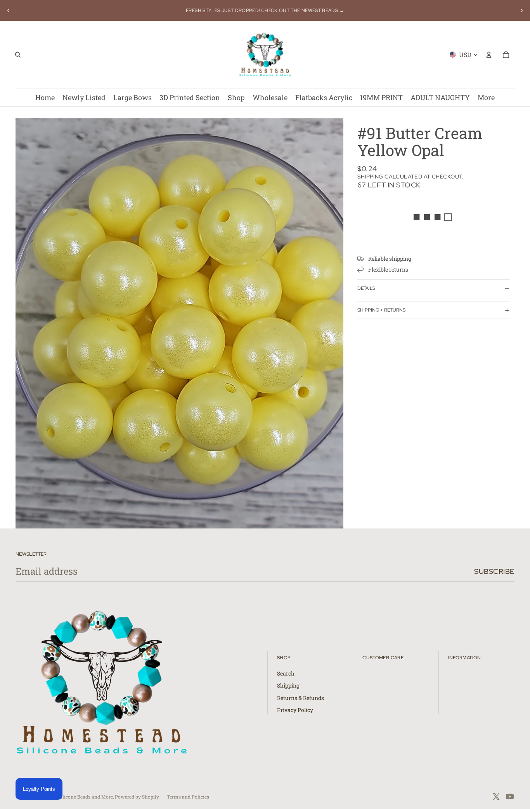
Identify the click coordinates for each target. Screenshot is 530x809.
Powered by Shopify (137, 796)
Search (285, 673)
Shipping (288, 685)
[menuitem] (486, 97)
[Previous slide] (8, 10)
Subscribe (494, 571)
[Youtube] (509, 796)
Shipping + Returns (381, 310)
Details (366, 288)
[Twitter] (496, 796)
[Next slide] (521, 10)
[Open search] (17, 54)
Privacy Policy (295, 710)
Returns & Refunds (300, 698)
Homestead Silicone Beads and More (72, 796)
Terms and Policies (188, 796)
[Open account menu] (488, 54)
